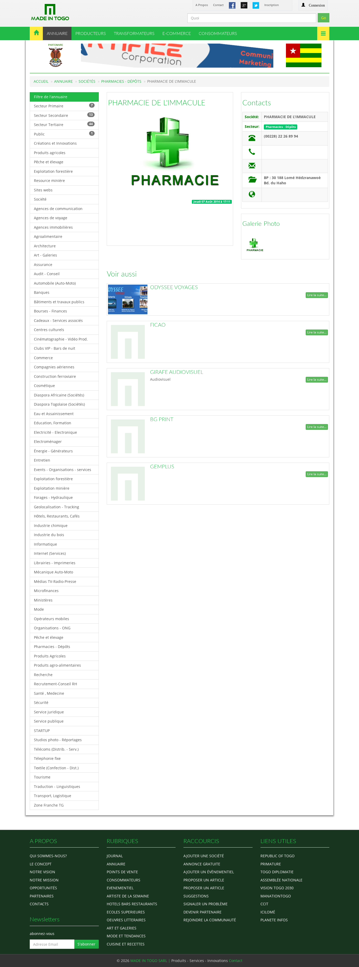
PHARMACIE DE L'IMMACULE (156, 103)
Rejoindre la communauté (209, 919)
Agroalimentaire (48, 236)
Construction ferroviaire (55, 376)
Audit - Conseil (47, 273)
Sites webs (43, 189)
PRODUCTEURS (90, 34)
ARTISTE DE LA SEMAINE (128, 895)
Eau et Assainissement (54, 413)
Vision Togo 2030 (277, 887)
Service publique (49, 721)
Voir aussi (122, 274)
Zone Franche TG (49, 805)
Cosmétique (44, 385)
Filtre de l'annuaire (50, 96)
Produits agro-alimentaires (57, 665)
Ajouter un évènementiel (208, 871)
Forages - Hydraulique (53, 497)
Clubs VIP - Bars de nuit (54, 348)
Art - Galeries (45, 255)
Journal (115, 855)
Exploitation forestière (53, 171)
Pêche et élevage (48, 161)
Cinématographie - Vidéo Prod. (61, 339)
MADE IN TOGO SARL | (150, 960)
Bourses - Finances (50, 311)
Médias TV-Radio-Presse (55, 581)
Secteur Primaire (63, 105)
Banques (41, 292)
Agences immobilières (53, 227)
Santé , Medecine (49, 693)
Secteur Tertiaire (63, 124)
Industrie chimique (51, 525)
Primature (270, 863)
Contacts (256, 103)
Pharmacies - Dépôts (121, 81)
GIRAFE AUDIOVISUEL (176, 372)
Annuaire (63, 81)
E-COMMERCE (176, 34)
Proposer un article (203, 879)
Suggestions (196, 895)
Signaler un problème (205, 903)
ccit (264, 903)
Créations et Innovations (55, 143)
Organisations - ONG (52, 627)
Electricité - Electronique (55, 432)
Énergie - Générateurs (53, 450)
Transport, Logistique (52, 795)
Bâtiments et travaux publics (59, 301)
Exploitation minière (51, 488)
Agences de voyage (50, 217)
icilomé (267, 911)
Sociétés (87, 81)
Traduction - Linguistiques (57, 786)
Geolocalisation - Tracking (56, 506)
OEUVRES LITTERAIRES (126, 919)
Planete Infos (274, 919)
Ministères (43, 600)
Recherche (43, 674)
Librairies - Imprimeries (54, 562)
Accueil (41, 81)
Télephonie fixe (47, 758)
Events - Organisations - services (62, 469)
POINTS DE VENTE (122, 871)
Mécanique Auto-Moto (53, 571)
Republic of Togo (277, 855)
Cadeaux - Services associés (58, 320)
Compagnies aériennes (54, 366)
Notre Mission (44, 879)
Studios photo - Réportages (58, 739)
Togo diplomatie (277, 871)
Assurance (43, 264)
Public (63, 134)
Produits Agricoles (50, 656)
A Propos (202, 5)
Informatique (45, 544)
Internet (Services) (50, 553)
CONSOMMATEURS (218, 34)
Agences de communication (58, 208)
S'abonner (86, 944)
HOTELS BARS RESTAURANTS (132, 903)
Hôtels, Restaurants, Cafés (57, 516)
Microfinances (46, 590)
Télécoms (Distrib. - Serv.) (56, 749)
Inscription (271, 5)
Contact (218, 5)
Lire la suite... (316, 295)
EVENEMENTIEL (120, 887)
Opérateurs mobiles (51, 618)
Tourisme (42, 777)
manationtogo (275, 895)
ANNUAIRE (57, 34)
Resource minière (49, 180)
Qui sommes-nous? (48, 855)
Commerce (43, 357)
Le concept (41, 863)
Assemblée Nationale (281, 879)
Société (40, 199)
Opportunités (43, 887)
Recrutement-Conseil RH (55, 683)
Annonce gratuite (201, 863)
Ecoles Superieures (126, 911)
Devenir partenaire (202, 911)
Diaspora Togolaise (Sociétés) (59, 404)
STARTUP (42, 730)
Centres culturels (49, 329)
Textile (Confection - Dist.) (56, 767)
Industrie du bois (49, 534)
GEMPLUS (162, 466)
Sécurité (41, 702)
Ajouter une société (203, 855)
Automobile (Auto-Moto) (55, 283)
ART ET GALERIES (121, 928)
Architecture (45, 245)
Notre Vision (42, 871)
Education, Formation (52, 422)
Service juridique (49, 711)
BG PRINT (161, 419)
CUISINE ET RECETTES (126, 944)
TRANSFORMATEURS (134, 34)
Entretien (42, 460)
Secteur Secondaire (63, 115)
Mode (39, 609)
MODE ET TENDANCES (126, 935)
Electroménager (48, 441)
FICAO (158, 325)
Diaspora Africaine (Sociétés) (59, 395)
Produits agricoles (49, 152)
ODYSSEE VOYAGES (174, 287)
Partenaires (42, 895)
